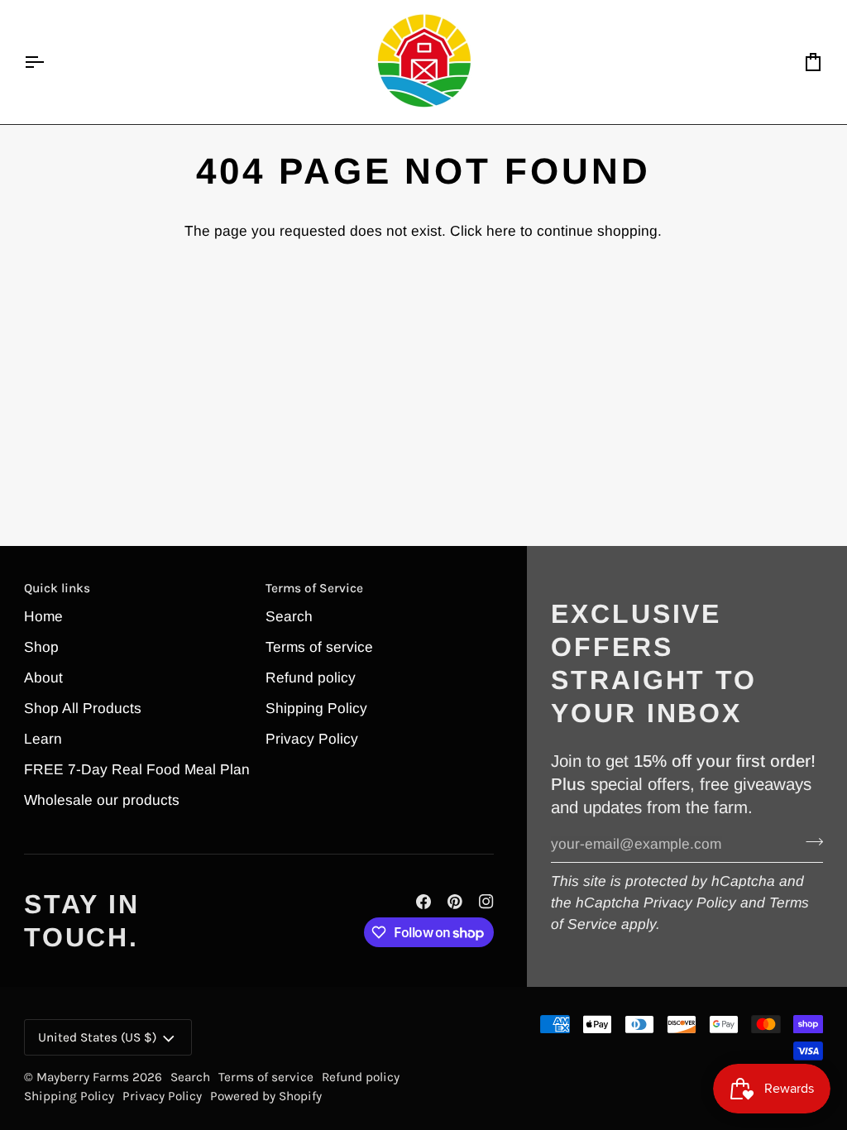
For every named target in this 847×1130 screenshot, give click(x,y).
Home (43, 616)
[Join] (809, 842)
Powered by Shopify (266, 1096)
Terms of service (319, 647)
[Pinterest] (454, 901)
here (501, 231)
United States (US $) (97, 1037)
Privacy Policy (690, 902)
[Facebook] (423, 901)
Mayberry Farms (84, 1077)
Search (289, 616)
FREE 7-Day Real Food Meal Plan (137, 769)
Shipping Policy (316, 708)
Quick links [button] (57, 588)
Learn (43, 738)
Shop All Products (82, 708)
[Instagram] (486, 901)
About (43, 677)
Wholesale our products (101, 800)
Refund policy (311, 677)
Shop (41, 647)
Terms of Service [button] (314, 588)
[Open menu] (49, 62)
